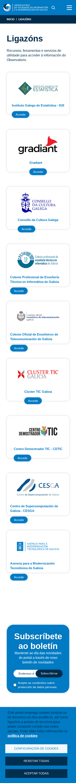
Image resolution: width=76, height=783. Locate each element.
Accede (21, 114)
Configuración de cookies (36, 748)
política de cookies (23, 736)
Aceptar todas (36, 773)
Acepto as (37, 685)
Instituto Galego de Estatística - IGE (38, 105)
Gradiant (35, 162)
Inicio (10, 19)
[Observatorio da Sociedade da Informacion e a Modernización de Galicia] (25, 7)
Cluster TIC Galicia (38, 391)
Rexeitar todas (36, 761)
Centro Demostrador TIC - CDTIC (38, 449)
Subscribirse (49, 673)
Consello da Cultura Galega (38, 220)
